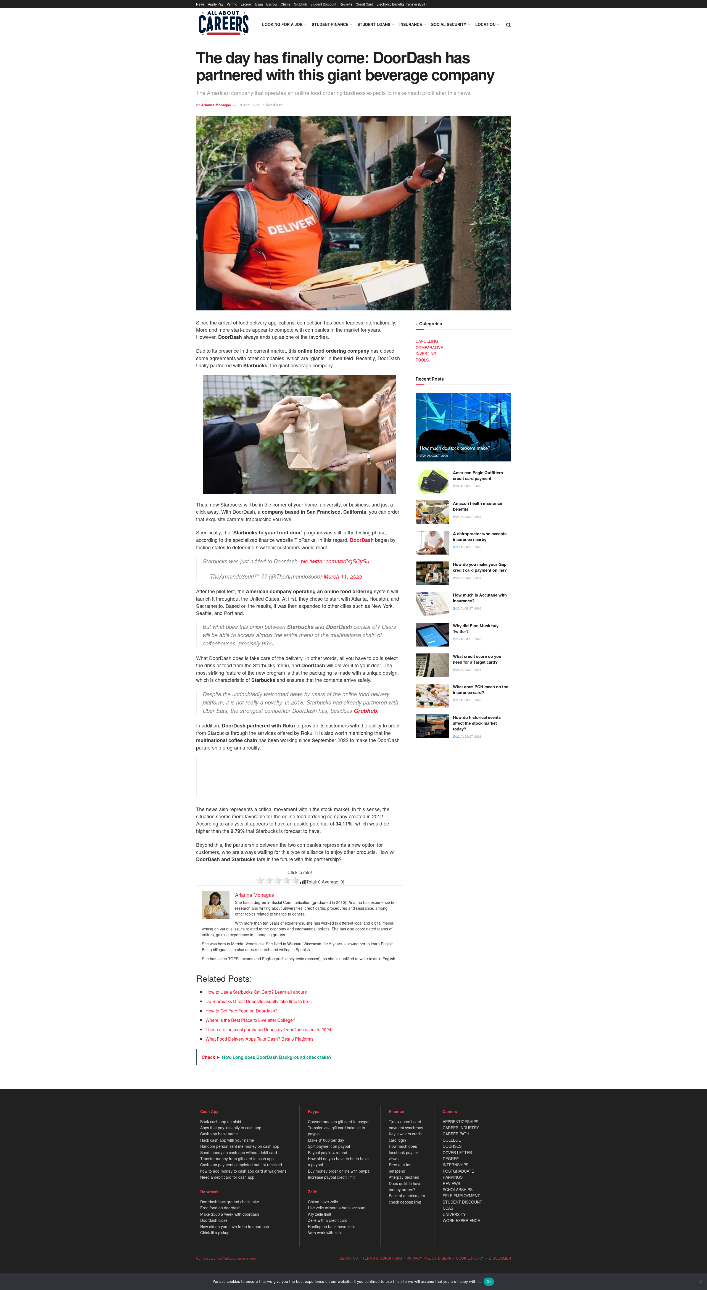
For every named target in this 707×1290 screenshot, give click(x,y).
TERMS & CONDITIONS (382, 1258)
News (200, 4)
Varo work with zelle (325, 1232)
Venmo (232, 4)
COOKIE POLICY (470, 1258)
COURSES (452, 1146)
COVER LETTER (457, 1152)
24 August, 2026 (435, 455)
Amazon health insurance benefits (477, 506)
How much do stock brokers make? (455, 447)
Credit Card (364, 4)
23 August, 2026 (468, 547)
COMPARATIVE (429, 347)
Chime (286, 4)
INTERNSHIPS (455, 1164)
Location (485, 24)
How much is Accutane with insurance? (480, 598)
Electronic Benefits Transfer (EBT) (401, 4)
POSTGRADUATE (458, 1171)
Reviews (345, 4)
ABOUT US (348, 1258)
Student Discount (323, 4)
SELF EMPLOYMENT (461, 1195)
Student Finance (330, 24)
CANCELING (427, 341)
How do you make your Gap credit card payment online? (480, 567)
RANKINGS (453, 1177)
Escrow (246, 4)
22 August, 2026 (468, 736)
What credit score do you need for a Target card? (477, 659)
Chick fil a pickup (214, 1232)
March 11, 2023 (343, 576)
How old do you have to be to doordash (234, 1226)
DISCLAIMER (500, 1258)
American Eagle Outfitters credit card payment (478, 475)
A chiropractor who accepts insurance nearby (479, 536)
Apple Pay (215, 4)
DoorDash (274, 104)
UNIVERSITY (454, 1214)
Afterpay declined (404, 1177)
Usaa (259, 4)
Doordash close (214, 1220)
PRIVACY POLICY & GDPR (429, 1258)
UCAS (448, 1208)
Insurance (410, 24)
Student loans (373, 24)
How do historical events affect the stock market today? (477, 723)
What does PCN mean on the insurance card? (480, 689)
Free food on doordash (220, 1207)
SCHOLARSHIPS (458, 1189)
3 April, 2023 (250, 104)
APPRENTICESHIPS (460, 1121)
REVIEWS (451, 1183)
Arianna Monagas (216, 104)
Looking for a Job (282, 24)
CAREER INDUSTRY (461, 1127)
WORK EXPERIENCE (461, 1220)
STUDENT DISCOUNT (462, 1202)
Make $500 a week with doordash (229, 1214)
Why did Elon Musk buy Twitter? (475, 628)
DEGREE (451, 1158)
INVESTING (426, 353)
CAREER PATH (456, 1133)
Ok (488, 1281)
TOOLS (422, 360)
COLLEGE (452, 1140)
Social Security (448, 24)
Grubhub (300, 4)
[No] (700, 1281)
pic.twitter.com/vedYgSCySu (335, 561)
